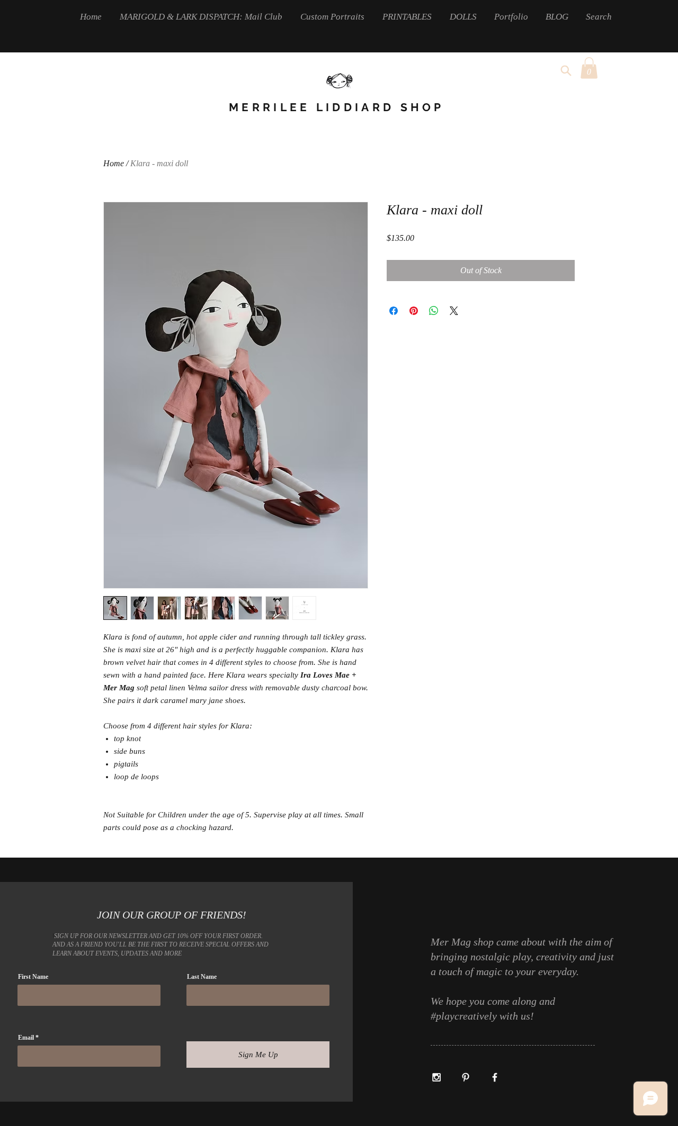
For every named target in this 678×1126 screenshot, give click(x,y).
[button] (589, 68)
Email (26, 1037)
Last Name (202, 977)
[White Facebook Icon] (495, 1077)
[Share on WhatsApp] (433, 310)
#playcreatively (465, 1016)
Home (113, 163)
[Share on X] (454, 310)
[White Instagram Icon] (436, 1077)
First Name (33, 977)
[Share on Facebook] (393, 310)
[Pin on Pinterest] (413, 310)
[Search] (566, 70)
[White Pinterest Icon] (465, 1077)
